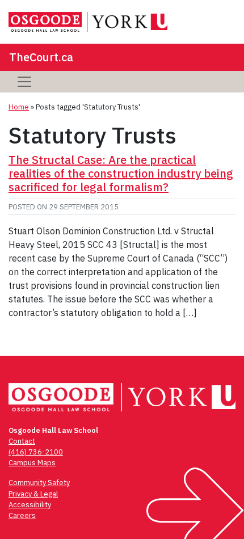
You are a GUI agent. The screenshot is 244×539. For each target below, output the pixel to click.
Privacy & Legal (33, 494)
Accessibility (30, 504)
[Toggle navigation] (24, 81)
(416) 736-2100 (36, 452)
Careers (22, 515)
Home (19, 107)
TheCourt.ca (41, 57)
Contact (22, 441)
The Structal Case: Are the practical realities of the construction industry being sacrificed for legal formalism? (121, 173)
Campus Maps (32, 463)
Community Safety (39, 482)
